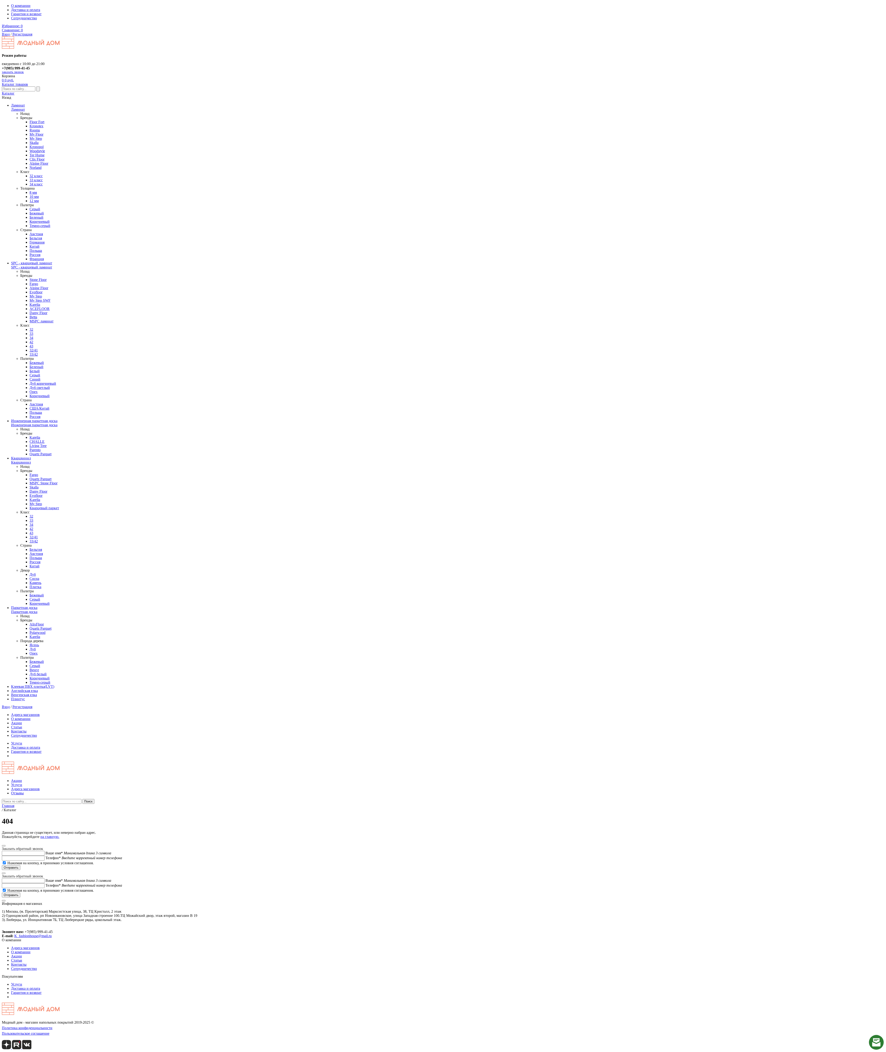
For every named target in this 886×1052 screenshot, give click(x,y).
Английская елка (24, 691)
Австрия (36, 234)
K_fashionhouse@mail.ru (33, 936)
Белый (35, 371)
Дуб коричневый (43, 383)
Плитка (35, 587)
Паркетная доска (24, 608)
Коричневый (40, 222)
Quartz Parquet (40, 454)
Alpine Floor (39, 163)
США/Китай (39, 408)
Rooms (35, 130)
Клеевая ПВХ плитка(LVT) (32, 686)
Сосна (34, 579)
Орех (34, 392)
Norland (36, 168)
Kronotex (36, 126)
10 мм (34, 197)
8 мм (33, 192)
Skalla (34, 143)
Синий (35, 379)
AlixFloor (37, 624)
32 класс (36, 176)
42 (31, 342)
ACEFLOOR (40, 309)
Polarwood (37, 633)
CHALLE (37, 442)
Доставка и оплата (25, 10)
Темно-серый (40, 226)
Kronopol (37, 147)
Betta (33, 317)
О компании (20, 6)
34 (31, 338)
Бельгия (36, 238)
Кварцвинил (21, 458)
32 (31, 329)
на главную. (49, 837)
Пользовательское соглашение (25, 1033)
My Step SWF (40, 300)
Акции (16, 723)
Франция (37, 259)
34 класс (36, 184)
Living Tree (38, 446)
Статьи (16, 727)
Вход (6, 34)
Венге (34, 670)
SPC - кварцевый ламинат (31, 263)
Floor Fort (37, 122)
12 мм (34, 201)
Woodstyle (37, 151)
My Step (36, 138)
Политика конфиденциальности (27, 1028)
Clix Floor (37, 159)
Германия (37, 242)
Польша (36, 251)
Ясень (34, 645)
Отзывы (17, 793)
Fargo (34, 284)
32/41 (34, 350)
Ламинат (18, 105)
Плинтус (18, 699)
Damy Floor (38, 313)
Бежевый (37, 213)
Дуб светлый (40, 388)
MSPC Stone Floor (43, 483)
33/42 (34, 354)
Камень (35, 583)
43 (31, 346)
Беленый (36, 217)
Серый (35, 209)
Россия (35, 255)
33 (31, 334)
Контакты (19, 731)
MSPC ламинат (42, 321)
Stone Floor (38, 280)
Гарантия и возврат (26, 14)
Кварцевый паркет (44, 508)
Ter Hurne (37, 155)
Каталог (8, 93)
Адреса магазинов (25, 715)
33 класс (36, 180)
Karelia (35, 305)
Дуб (33, 574)
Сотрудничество (24, 18)
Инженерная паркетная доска (34, 421)
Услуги (16, 743)
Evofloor (36, 292)
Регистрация (22, 34)
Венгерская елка (24, 695)
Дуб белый (38, 674)
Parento (35, 450)
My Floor (36, 134)
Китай (34, 246)
